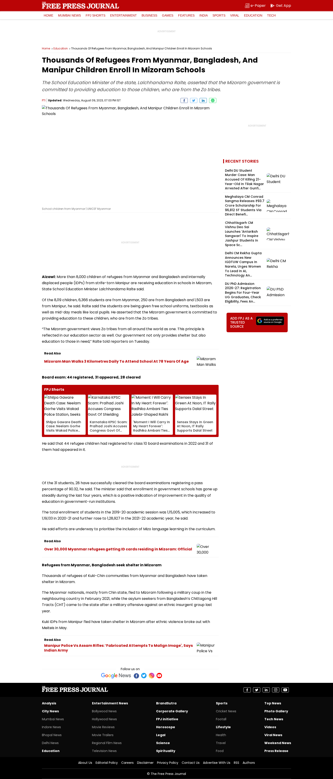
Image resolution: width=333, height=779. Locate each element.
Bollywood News (104, 711)
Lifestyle (223, 727)
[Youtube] (159, 675)
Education (253, 15)
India (203, 15)
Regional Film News (107, 743)
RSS (236, 762)
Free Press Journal (80, 5)
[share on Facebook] (184, 100)
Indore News (51, 727)
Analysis (49, 703)
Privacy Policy (167, 762)
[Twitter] (144, 675)
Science (163, 743)
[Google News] (116, 675)
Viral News (273, 735)
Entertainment (123, 15)
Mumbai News (69, 15)
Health (221, 735)
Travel (221, 743)
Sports (218, 15)
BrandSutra (166, 703)
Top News (272, 703)
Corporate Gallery (172, 711)
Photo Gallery (276, 711)
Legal (160, 735)
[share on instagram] (275, 689)
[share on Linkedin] (203, 100)
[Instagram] (151, 675)
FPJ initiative (167, 719)
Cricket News (226, 711)
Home (48, 15)
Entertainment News (110, 703)
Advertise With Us (216, 762)
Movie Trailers (102, 735)
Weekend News (277, 743)
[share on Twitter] (193, 100)
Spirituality (165, 751)
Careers (127, 762)
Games (167, 15)
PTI (44, 100)
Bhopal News (52, 735)
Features (186, 15)
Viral (234, 15)
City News (50, 711)
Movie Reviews (103, 727)
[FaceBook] (136, 675)
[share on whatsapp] (212, 100)
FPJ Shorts (95, 15)
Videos (270, 727)
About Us (85, 762)
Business (149, 15)
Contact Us (191, 762)
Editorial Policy (107, 762)
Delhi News (50, 743)
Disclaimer (145, 762)
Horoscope (165, 727)
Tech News (273, 719)
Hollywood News (104, 719)
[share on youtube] (285, 689)
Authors (249, 762)
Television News (104, 751)
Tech (271, 15)
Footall (221, 719)
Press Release (276, 751)
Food (220, 751)
